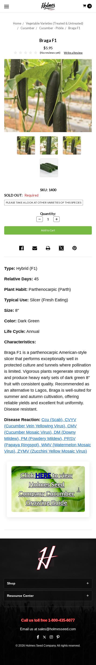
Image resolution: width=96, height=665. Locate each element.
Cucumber (27, 28)
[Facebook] (21, 248)
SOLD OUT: (21, 195)
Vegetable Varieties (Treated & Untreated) (54, 23)
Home (17, 23)
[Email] (34, 248)
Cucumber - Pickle (51, 28)
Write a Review (73, 52)
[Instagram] (51, 637)
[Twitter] (61, 248)
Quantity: (48, 213)
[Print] (48, 248)
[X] (44, 637)
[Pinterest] (74, 248)
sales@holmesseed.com (57, 629)
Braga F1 (74, 28)
